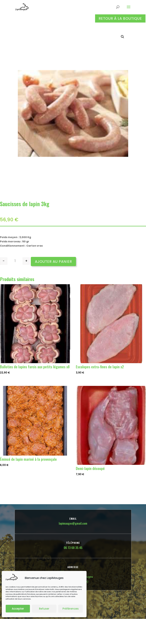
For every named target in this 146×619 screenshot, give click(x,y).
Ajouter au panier (53, 261)
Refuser (44, 608)
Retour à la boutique (120, 18)
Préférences (70, 608)
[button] (122, 37)
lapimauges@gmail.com (73, 523)
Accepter (18, 608)
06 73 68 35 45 (73, 548)
